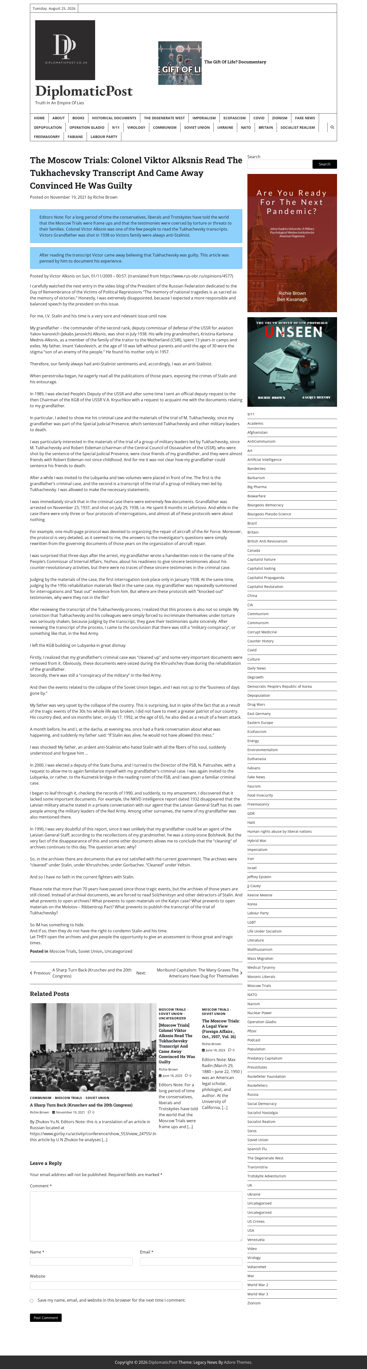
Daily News (256, 668)
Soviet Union (197, 127)
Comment (41, 1186)
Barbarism (256, 477)
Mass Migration (260, 958)
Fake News (305, 118)
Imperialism (204, 118)
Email (147, 1252)
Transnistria (257, 1167)
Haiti (251, 822)
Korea (252, 904)
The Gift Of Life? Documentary (235, 62)
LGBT (251, 922)
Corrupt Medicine (262, 632)
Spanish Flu (257, 1149)
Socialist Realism (298, 127)
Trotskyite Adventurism (266, 1176)
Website (37, 1276)
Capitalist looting (261, 568)
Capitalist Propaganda (265, 577)
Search (253, 156)
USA (250, 1230)
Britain (266, 127)
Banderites (256, 468)
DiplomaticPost (84, 90)
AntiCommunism (261, 441)
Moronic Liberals (261, 976)
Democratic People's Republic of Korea (279, 686)
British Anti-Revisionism (267, 541)
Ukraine (225, 127)
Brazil (252, 523)
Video (252, 1248)
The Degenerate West (164, 118)
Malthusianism (259, 949)
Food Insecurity (260, 795)
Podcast (253, 1040)
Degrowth (255, 677)
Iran (250, 858)
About (58, 118)
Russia (252, 1094)
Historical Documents (114, 118)
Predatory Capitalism (264, 1058)
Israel (252, 867)
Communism (165, 127)
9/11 (116, 127)
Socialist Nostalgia (262, 1112)
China (252, 595)
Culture (253, 659)
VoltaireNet (256, 1266)
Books (78, 118)
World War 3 (257, 1294)
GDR (251, 813)
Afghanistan (257, 432)
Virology (136, 127)
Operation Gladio (86, 127)
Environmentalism (262, 750)
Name (37, 1252)
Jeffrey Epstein (259, 877)
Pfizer (252, 1031)
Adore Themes (237, 1362)
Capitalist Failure (261, 559)
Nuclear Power (259, 1013)
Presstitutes (257, 1067)
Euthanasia (256, 759)
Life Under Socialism (264, 931)
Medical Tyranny (261, 967)
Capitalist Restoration (265, 586)
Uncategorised (259, 1203)
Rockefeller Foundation (266, 1076)
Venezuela (256, 1239)
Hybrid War (256, 840)
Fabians (75, 136)
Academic (255, 423)
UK (249, 1185)
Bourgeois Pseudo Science (269, 514)
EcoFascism (234, 118)
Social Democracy (262, 1103)
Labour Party (104, 136)
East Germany (259, 713)
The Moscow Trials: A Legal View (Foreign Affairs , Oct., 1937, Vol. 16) (221, 1028)
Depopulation (48, 127)
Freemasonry (47, 136)
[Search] (332, 127)
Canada (253, 550)
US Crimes (256, 1221)
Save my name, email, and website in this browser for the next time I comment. (112, 1300)
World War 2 (257, 1285)
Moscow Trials (62, 951)
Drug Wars (256, 704)
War (250, 1276)
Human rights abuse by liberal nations (279, 831)
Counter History (260, 641)
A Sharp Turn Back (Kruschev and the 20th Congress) (81, 1104)
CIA (250, 604)
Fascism (254, 786)
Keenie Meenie (259, 895)
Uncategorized (118, 951)
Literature (255, 940)
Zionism (279, 118)
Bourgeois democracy (265, 505)
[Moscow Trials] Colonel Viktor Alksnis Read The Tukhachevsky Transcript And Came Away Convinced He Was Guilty (177, 1043)
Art (249, 450)
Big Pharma (257, 487)
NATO (246, 127)
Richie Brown (105, 197)
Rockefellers (257, 1085)
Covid (258, 118)
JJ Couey (254, 886)
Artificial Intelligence (264, 459)
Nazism (253, 1003)
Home (39, 118)
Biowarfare (256, 496)
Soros (252, 1130)
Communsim (40, 1097)
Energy (253, 740)
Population (256, 1049)
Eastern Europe (260, 722)
